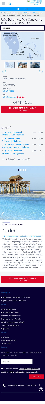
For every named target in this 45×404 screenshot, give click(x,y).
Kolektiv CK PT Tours (8, 309)
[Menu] (3, 3)
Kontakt (4, 347)
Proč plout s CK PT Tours (10, 312)
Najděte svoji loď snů (8, 340)
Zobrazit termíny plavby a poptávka (22, 109)
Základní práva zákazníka (10, 325)
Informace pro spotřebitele (11, 319)
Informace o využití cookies (10, 316)
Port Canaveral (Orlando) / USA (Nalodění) (24, 236)
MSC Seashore (9, 97)
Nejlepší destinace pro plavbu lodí (13, 301)
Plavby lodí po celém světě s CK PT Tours (15, 297)
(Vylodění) (13, 152)
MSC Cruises (8, 90)
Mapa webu (5, 329)
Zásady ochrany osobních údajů (12, 322)
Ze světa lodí (5, 344)
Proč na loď (5, 337)
